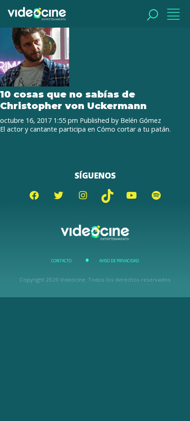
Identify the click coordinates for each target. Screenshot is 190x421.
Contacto (61, 261)
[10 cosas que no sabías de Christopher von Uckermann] (34, 84)
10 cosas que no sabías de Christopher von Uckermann (73, 99)
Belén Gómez (140, 120)
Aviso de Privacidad (119, 261)
